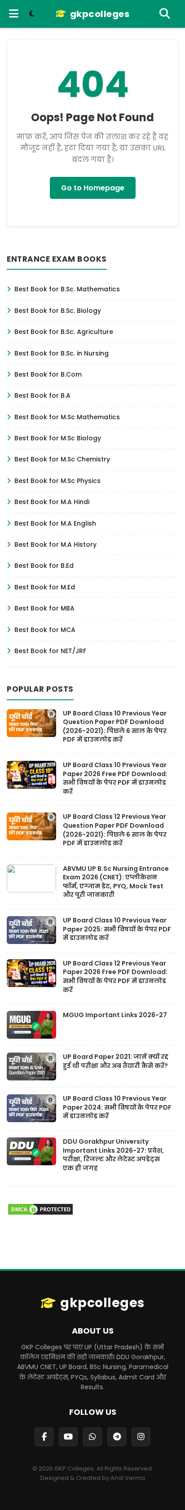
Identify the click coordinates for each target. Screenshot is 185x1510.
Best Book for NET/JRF (50, 650)
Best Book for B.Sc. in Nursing (61, 353)
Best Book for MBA (44, 608)
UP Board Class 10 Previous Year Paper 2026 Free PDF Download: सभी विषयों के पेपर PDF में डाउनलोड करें (115, 778)
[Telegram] (116, 1436)
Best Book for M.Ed (44, 587)
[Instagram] (141, 1436)
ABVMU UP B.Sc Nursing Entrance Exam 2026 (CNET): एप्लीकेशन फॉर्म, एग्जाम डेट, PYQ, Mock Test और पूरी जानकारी (116, 882)
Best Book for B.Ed (44, 565)
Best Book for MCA (44, 629)
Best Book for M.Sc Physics (57, 480)
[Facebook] (44, 1436)
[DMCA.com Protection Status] (40, 1213)
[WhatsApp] (92, 1436)
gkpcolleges (99, 13)
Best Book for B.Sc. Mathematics (67, 289)
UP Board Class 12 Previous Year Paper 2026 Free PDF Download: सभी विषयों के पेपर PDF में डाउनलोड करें (115, 976)
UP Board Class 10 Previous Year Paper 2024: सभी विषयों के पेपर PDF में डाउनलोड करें (117, 1107)
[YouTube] (68, 1436)
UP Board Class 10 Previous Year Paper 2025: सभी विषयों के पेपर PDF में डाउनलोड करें (117, 929)
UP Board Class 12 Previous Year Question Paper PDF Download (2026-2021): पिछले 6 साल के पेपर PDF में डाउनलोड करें (115, 829)
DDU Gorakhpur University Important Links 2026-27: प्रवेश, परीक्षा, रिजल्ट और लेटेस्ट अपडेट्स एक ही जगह (113, 1154)
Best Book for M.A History (55, 544)
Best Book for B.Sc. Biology (57, 310)
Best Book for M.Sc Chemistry (62, 459)
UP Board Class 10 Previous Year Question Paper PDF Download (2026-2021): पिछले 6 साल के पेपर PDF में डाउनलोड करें (115, 726)
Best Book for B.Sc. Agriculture (63, 331)
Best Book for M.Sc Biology (57, 438)
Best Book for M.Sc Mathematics (67, 417)
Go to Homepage (92, 188)
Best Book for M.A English (55, 523)
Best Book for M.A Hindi (51, 501)
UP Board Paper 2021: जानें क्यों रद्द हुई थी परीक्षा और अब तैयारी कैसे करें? (115, 1061)
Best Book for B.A (42, 395)
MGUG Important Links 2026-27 (115, 1014)
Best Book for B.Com (48, 374)
